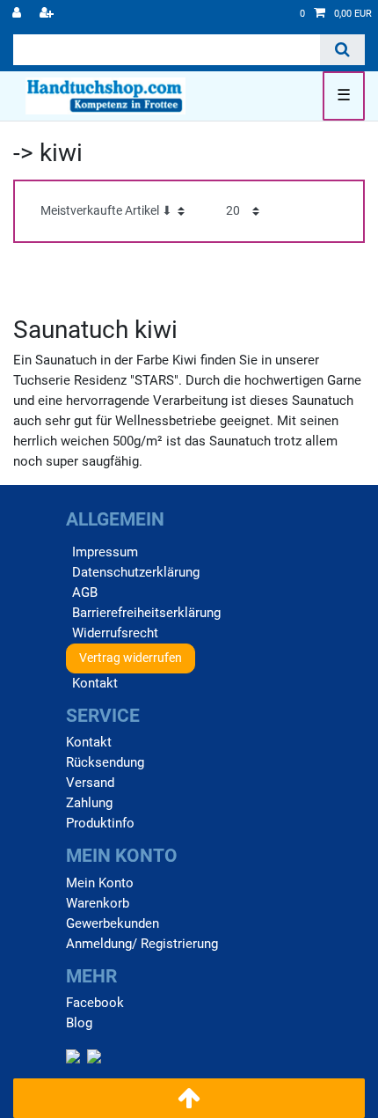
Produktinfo (100, 823)
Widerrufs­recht (115, 633)
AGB (85, 592)
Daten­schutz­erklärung (136, 572)
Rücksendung (105, 762)
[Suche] (342, 49)
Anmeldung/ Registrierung (142, 944)
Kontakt (95, 683)
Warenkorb (97, 903)
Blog (79, 1023)
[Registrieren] (48, 14)
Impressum (105, 552)
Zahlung (89, 803)
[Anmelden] (18, 14)
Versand (90, 783)
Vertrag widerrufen (130, 658)
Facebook (95, 1003)
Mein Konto (100, 883)
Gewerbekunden (112, 923)
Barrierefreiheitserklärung (146, 613)
